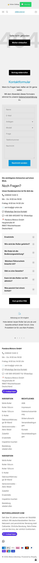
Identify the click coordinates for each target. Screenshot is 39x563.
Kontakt (25, 430)
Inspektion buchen (9, 442)
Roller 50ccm (7, 407)
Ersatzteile (6, 438)
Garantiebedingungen (29, 435)
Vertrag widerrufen (19, 72)
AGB (23, 403)
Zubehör (5, 434)
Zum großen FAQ (19, 301)
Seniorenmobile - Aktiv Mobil (9, 428)
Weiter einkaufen (19, 43)
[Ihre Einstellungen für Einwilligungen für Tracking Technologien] (35, 559)
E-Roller (5, 415)
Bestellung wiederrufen (7, 447)
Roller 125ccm (8, 411)
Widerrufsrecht (28, 418)
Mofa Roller (7, 403)
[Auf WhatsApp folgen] (3, 541)
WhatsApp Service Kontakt (16, 211)
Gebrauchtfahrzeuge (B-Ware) (9, 421)
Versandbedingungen (29, 424)
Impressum (26, 407)
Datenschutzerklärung (28, 97)
